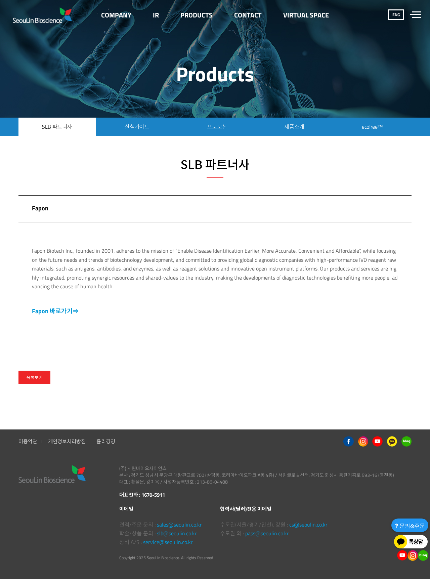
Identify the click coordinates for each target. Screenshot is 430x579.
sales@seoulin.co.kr (179, 525)
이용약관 (27, 441)
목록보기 (35, 377)
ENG (396, 14)
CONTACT (248, 15)
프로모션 (217, 127)
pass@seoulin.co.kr (267, 533)
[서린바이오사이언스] (42, 15)
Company (116, 15)
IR (156, 15)
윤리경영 (105, 441)
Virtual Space (306, 15)
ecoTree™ (372, 127)
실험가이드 (137, 127)
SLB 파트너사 (57, 127)
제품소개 (294, 127)
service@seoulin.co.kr (168, 542)
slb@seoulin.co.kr (177, 533)
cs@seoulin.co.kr (308, 525)
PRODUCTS (196, 15)
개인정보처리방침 (67, 441)
